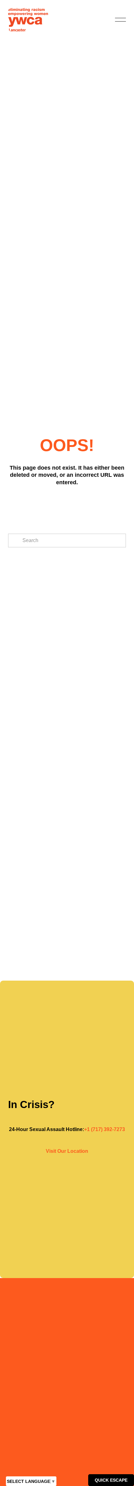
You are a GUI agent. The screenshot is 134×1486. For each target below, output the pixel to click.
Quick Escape (111, 1480)
